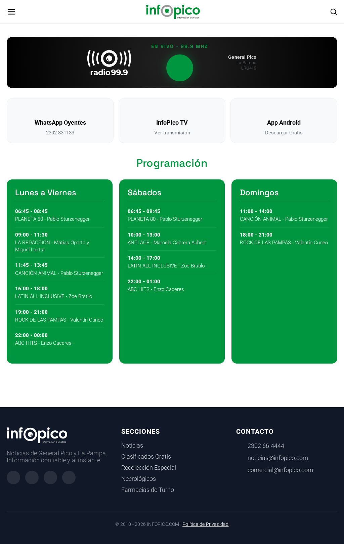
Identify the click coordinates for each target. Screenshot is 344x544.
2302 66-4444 (266, 446)
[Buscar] (333, 11)
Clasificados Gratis (146, 456)
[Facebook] (13, 477)
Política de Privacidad (205, 524)
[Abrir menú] (11, 11)
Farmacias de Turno (147, 490)
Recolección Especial (148, 467)
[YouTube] (69, 477)
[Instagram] (32, 477)
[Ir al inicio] (173, 12)
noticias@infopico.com (278, 458)
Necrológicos (138, 478)
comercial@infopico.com (280, 470)
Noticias (132, 445)
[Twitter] (50, 477)
